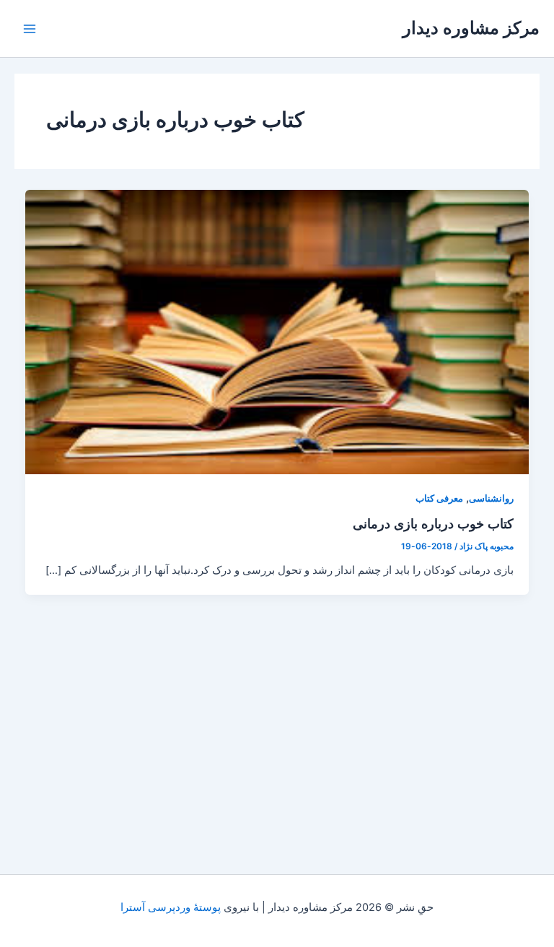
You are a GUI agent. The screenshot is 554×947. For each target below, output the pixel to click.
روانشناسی (491, 498)
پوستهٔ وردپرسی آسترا (170, 907)
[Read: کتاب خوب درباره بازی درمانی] (277, 331)
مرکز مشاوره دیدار (471, 27)
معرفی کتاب (439, 498)
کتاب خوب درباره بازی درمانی (433, 523)
